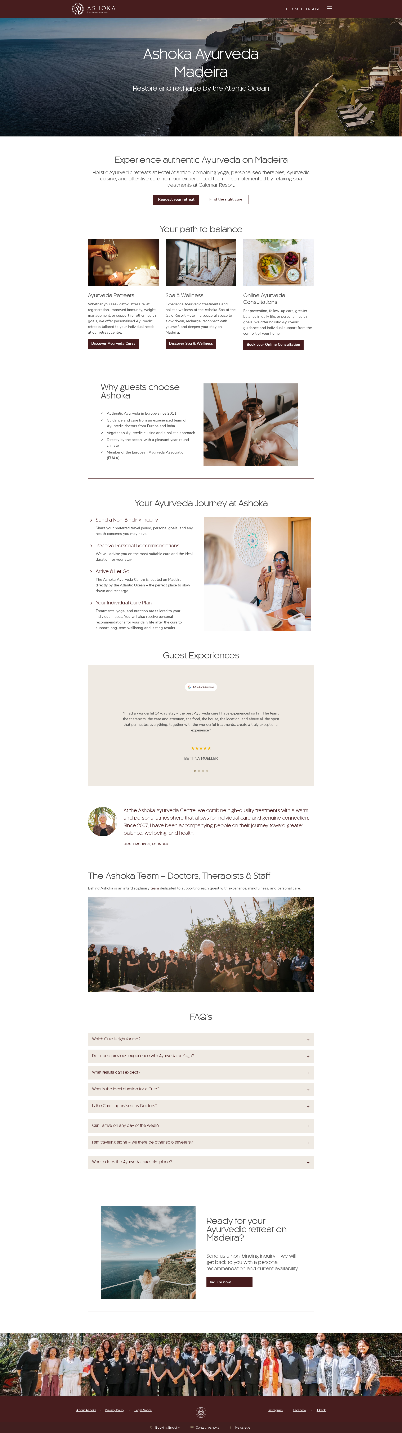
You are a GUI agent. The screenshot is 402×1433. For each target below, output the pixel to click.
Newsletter (243, 1427)
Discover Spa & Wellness (191, 343)
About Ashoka (86, 1410)
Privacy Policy (114, 1410)
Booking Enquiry (167, 1427)
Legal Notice (143, 1410)
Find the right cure (225, 199)
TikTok (321, 1410)
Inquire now (220, 1282)
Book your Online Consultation (273, 344)
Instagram (275, 1410)
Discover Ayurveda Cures (113, 343)
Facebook (299, 1410)
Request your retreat (176, 199)
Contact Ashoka (207, 1427)
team (155, 888)
